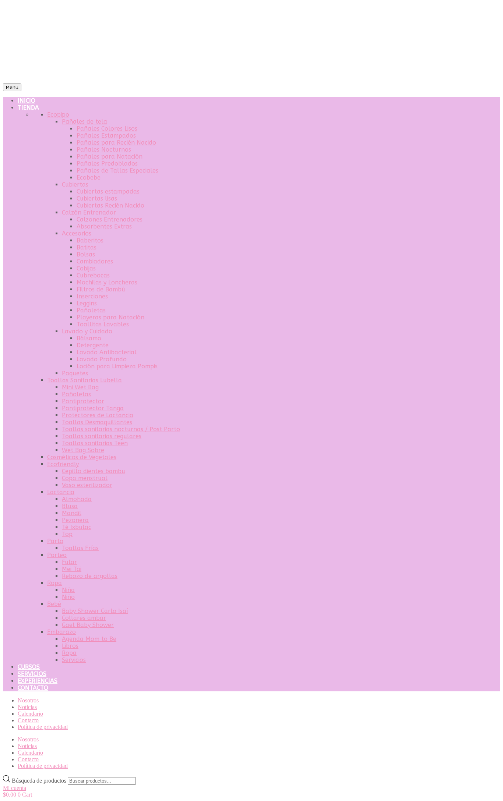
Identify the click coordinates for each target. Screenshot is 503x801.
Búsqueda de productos (40, 780)
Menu (12, 87)
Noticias (27, 707)
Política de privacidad (43, 727)
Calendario (30, 713)
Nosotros (28, 700)
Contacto (28, 720)
